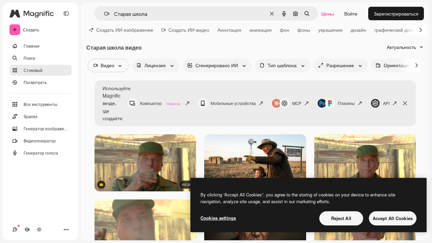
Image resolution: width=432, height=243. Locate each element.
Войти (350, 13)
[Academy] (27, 229)
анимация (260, 29)
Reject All (341, 218)
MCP (296, 103)
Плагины (346, 103)
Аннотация (229, 29)
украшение (330, 29)
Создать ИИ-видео (188, 29)
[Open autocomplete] (104, 13)
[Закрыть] (405, 103)
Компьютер (160, 103)
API (386, 103)
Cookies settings (218, 218)
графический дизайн (397, 29)
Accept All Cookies (393, 218)
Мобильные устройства (233, 103)
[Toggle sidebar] (66, 13)
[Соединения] (14, 229)
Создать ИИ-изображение (124, 29)
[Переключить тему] (39, 229)
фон (284, 29)
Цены (327, 13)
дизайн (358, 29)
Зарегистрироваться (396, 13)
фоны (303, 29)
